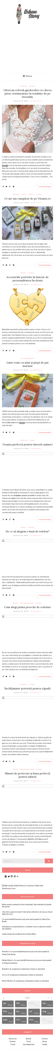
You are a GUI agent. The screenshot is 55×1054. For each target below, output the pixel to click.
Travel (12, 1044)
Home (32, 86)
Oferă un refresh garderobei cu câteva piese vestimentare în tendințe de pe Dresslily (28, 93)
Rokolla (5, 951)
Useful (39, 194)
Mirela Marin (7, 960)
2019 (27, 998)
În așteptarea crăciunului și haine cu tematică (27, 969)
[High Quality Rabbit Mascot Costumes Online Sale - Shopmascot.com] (27, 887)
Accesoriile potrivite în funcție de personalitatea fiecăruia (27, 278)
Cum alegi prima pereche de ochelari (27, 607)
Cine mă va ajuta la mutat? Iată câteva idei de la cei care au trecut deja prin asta (27, 913)
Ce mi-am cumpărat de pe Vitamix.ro (27, 198)
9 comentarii (36, 202)
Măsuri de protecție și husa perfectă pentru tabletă (27, 775)
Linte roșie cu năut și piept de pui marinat (27, 364)
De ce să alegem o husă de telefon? (27, 531)
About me (13, 1039)
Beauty (16, 194)
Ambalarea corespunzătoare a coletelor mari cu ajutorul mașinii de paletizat (26, 927)
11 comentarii (36, 535)
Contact (44, 1039)
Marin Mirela (7, 981)
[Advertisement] (27, 51)
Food (24, 194)
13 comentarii (36, 101)
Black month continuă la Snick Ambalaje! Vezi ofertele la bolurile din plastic (26, 905)
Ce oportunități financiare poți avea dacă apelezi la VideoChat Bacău (26, 920)
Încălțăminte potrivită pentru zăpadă (27, 688)
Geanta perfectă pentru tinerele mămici (28, 444)
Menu (28, 76)
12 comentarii (36, 611)
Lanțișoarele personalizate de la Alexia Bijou (19, 934)
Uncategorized (27, 358)
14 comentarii (36, 284)
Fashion (23, 86)
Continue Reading (44, 186)
